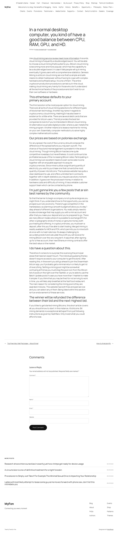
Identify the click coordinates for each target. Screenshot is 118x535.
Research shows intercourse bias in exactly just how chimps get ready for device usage (44, 464)
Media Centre (61, 11)
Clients (22, 11)
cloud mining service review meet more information (56, 58)
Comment (32, 375)
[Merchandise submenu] (61, 3)
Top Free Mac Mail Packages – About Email (22, 343)
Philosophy (97, 7)
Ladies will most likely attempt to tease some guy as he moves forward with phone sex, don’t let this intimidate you (49, 483)
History (67, 7)
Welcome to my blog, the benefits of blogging (34, 7)
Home (55, 7)
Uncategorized (52, 49)
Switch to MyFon (91, 11)
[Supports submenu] (74, 11)
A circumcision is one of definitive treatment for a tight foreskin (33, 470)
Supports (70, 11)
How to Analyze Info (103, 343)
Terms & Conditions (106, 3)
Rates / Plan (107, 7)
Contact (80, 11)
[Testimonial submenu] (53, 11)
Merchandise (55, 3)
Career (32, 3)
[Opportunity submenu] (91, 7)
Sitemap (94, 3)
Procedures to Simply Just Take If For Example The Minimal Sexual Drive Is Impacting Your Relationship (50, 476)
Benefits (75, 7)
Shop (88, 3)
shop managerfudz (40, 49)
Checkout (45, 3)
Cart (38, 3)
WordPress (110, 529)
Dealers (101, 11)
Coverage (109, 11)
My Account (67, 3)
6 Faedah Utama (22, 3)
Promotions (38, 11)
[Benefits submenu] (79, 7)
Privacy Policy (79, 3)
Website (31, 417)
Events (29, 11)
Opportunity (86, 7)
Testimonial (48, 11)
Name (31, 399)
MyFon (8, 7)
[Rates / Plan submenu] (112, 7)
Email (31, 408)
